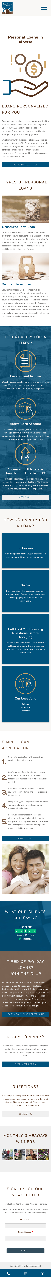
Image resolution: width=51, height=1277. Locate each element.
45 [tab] (46, 1162)
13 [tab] (40, 1159)
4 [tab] (13, 1159)
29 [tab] (43, 1160)
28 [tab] (40, 1160)
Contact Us (25, 1114)
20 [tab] (16, 1160)
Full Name (25, 1219)
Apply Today (25, 838)
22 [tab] (22, 1160)
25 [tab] (31, 1160)
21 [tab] (19, 1160)
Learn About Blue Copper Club (25, 1014)
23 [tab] (25, 1160)
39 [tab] (28, 1162)
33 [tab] (10, 1162)
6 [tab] (19, 1159)
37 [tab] (22, 1162)
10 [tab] (31, 1159)
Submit (25, 1251)
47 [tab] (25, 1163)
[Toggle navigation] (44, 8)
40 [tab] (31, 1162)
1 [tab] (4, 1159)
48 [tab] (28, 1163)
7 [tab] (22, 1159)
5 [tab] (16, 1159)
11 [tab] (34, 1159)
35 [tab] (16, 1162)
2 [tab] (7, 1159)
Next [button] (46, 1154)
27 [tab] (37, 1160)
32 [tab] (7, 1162)
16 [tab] (4, 1160)
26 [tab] (34, 1160)
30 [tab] (46, 1160)
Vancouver (25, 710)
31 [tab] (4, 1162)
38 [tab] (25, 1162)
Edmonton (25, 707)
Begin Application (25, 1064)
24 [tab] (28, 1160)
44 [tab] (43, 1162)
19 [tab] (13, 1160)
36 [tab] (19, 1162)
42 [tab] (37, 1162)
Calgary (25, 704)
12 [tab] (37, 1159)
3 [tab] (10, 1159)
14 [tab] (43, 1159)
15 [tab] (46, 1159)
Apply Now (25, 497)
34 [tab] (13, 1162)
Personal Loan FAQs (25, 165)
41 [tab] (34, 1162)
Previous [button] (5, 1154)
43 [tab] (40, 1162)
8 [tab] (25, 1159)
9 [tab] (28, 1159)
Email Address (25, 1232)
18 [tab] (10, 1160)
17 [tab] (7, 1160)
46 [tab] (22, 1163)
